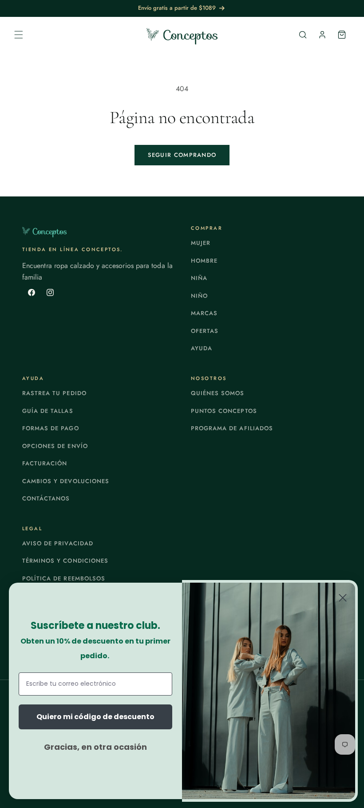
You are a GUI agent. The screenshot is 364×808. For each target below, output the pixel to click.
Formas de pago (50, 428)
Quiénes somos (218, 393)
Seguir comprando (182, 155)
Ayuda (201, 348)
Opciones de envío (55, 446)
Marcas (204, 313)
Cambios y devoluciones (65, 481)
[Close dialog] (342, 597)
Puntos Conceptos (224, 411)
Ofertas (204, 331)
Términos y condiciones (65, 560)
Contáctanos (46, 498)
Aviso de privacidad (57, 543)
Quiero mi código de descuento (95, 717)
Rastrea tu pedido (54, 393)
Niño (199, 296)
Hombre (204, 260)
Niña (199, 278)
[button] (18, 34)
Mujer (200, 243)
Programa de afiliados (232, 428)
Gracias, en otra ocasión (95, 746)
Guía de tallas (47, 411)
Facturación (44, 463)
